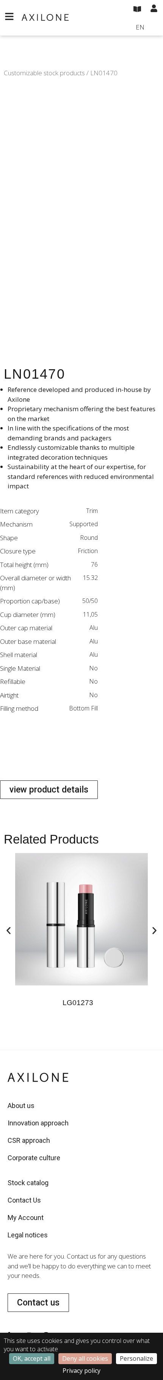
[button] (8, 931)
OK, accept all (31, 1358)
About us (21, 1106)
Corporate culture (34, 1158)
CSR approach (29, 1140)
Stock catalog (28, 1183)
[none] (147, 27)
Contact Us (24, 1200)
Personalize (136, 1358)
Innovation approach (38, 1123)
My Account (26, 1217)
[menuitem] (147, 27)
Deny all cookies (85, 1358)
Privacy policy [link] (81, 1370)
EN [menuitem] (140, 26)
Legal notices (28, 1235)
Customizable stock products (44, 72)
